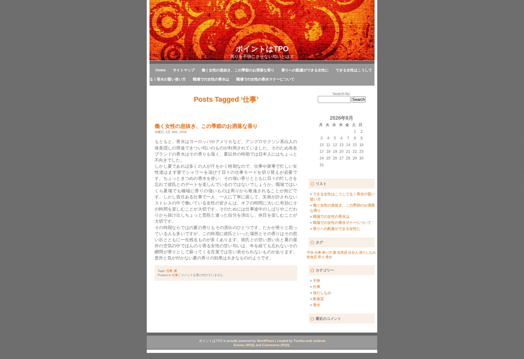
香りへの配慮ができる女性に (305, 70)
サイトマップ (184, 70)
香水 (328, 257)
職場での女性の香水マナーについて (265, 79)
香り (321, 257)
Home (161, 70)
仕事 (169, 270)
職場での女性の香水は (211, 79)
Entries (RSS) (244, 345)
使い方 (327, 252)
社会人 (353, 252)
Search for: (342, 94)
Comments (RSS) (276, 345)
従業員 (342, 252)
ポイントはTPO (262, 49)
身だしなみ (367, 252)
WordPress (265, 341)
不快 (310, 252)
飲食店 (312, 257)
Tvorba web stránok (309, 341)
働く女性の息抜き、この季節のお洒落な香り (238, 70)
